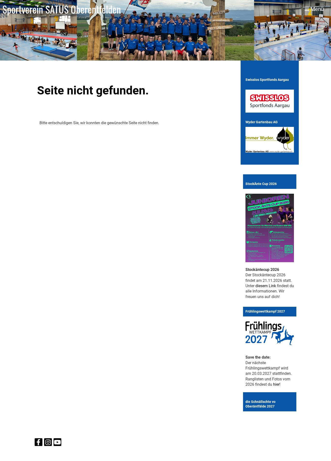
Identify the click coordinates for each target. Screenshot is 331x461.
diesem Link (265, 286)
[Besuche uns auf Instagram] (48, 443)
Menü (316, 9)
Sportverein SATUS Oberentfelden (61, 9)
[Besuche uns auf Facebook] (38, 443)
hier (276, 384)
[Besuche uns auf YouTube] (57, 443)
